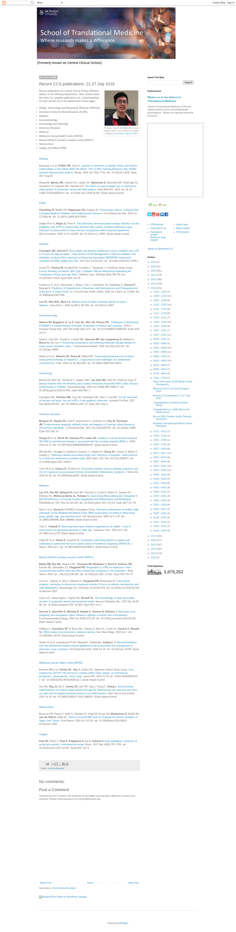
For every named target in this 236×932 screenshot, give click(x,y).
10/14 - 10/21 (160, 330)
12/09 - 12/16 (160, 296)
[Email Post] (47, 764)
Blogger (124, 923)
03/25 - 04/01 (160, 496)
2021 (154, 275)
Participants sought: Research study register (158, 236)
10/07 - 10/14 (160, 335)
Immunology (45, 373)
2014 (154, 549)
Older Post (133, 883)
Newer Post (46, 883)
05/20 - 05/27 (160, 466)
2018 (154, 288)
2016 (154, 540)
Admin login (182, 224)
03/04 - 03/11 (160, 509)
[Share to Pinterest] (67, 764)
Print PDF (160, 205)
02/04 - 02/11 (160, 526)
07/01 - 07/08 (160, 440)
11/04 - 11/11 (160, 317)
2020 (154, 279)
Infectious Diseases (49, 414)
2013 (154, 553)
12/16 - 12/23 (160, 291)
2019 (154, 283)
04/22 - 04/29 (160, 483)
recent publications (56, 768)
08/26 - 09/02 (160, 356)
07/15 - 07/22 (160, 431)
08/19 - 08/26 (160, 360)
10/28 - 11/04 (160, 322)
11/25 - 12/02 (160, 304)
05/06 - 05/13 (160, 474)
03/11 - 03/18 (160, 504)
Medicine (44, 485)
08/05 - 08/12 (160, 369)
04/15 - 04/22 (160, 487)
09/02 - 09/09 (160, 352)
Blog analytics (183, 228)
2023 (154, 266)
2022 (154, 270)
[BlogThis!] (56, 764)
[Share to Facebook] (63, 764)
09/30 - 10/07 (160, 339)
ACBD (42, 203)
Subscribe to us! (158, 228)
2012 (154, 557)
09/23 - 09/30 (160, 343)
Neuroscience (46, 707)
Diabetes (43, 244)
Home (90, 883)
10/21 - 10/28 (160, 326)
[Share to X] (60, 764)
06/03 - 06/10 (160, 457)
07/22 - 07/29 (160, 378)
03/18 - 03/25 (160, 500)
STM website (156, 224)
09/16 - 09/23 (160, 347)
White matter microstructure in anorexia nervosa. (70, 632)
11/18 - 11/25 (160, 309)
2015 (154, 544)
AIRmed (43, 158)
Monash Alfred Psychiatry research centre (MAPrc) (66, 557)
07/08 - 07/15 (160, 436)
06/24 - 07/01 (160, 444)
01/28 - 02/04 (160, 530)
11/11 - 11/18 (160, 313)
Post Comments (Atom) (64, 888)
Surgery (43, 734)
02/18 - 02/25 (160, 517)
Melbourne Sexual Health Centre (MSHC (60, 662)
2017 (154, 536)
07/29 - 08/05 (160, 373)
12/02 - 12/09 (160, 300)
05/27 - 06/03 (160, 461)
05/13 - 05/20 (160, 470)
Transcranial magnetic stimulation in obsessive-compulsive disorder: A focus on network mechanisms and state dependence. (88, 584)
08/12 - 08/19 (160, 365)
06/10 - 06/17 (160, 453)
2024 (154, 262)
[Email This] (53, 764)
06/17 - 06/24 (160, 448)
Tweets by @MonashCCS (160, 249)
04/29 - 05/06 (160, 479)
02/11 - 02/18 (160, 522)
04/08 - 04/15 (160, 491)
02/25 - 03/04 (160, 513)
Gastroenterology (48, 315)
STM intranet (182, 232)
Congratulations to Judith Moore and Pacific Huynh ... (171, 410)
